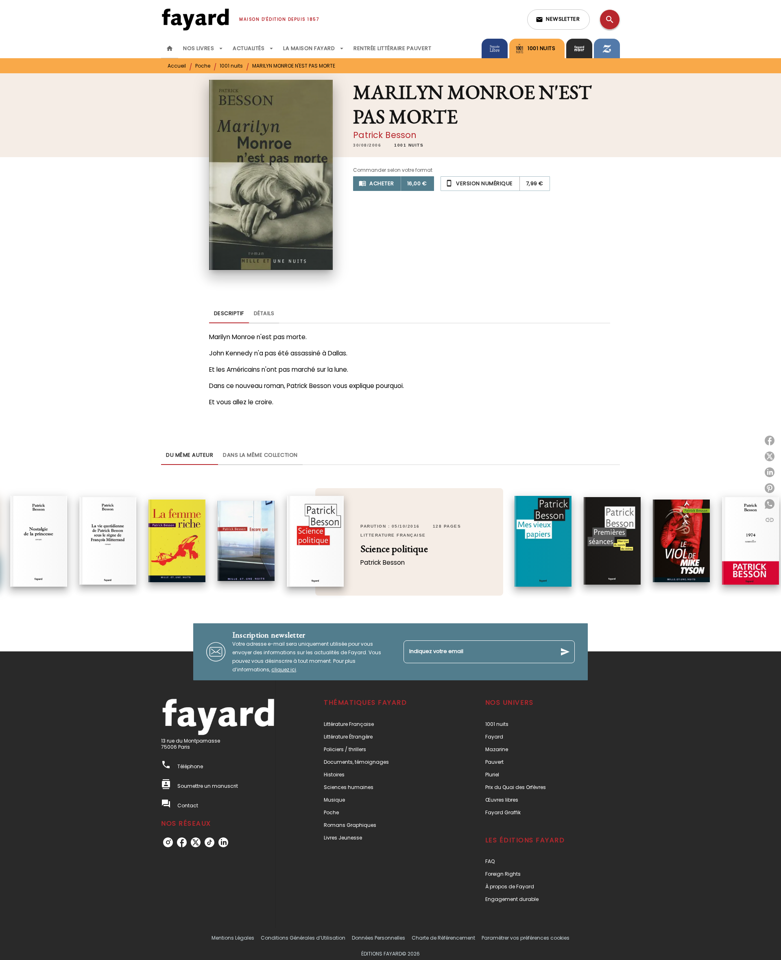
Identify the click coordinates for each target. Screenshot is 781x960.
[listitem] (168, 842)
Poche (202, 65)
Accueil (177, 65)
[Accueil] (195, 19)
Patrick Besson (385, 135)
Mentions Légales (233, 937)
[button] (558, 19)
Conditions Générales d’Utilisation (303, 937)
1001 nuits (231, 65)
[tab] (169, 48)
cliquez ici (283, 669)
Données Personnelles (378, 937)
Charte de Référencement (443, 937)
